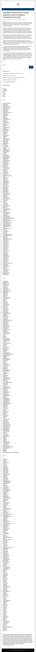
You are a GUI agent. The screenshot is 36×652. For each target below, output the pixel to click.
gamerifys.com (5, 460)
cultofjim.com (5, 300)
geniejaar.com (5, 133)
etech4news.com (5, 381)
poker (3, 95)
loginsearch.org (5, 602)
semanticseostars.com (6, 156)
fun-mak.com (5, 229)
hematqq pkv (25, 641)
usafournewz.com (5, 286)
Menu (32, 9)
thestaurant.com (5, 237)
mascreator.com (5, 405)
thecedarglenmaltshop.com (7, 103)
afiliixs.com (4, 362)
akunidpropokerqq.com (6, 338)
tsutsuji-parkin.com (6, 350)
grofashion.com (5, 261)
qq (27, 641)
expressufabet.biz (5, 471)
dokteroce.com (5, 562)
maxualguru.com (5, 142)
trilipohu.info (4, 629)
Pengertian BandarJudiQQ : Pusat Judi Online (10, 79)
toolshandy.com (5, 549)
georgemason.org (5, 104)
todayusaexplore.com (6, 284)
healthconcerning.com (6, 151)
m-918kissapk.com (6, 622)
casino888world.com (6, 230)
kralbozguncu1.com (6, 401)
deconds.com (5, 451)
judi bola (19, 635)
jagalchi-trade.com (5, 309)
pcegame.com (5, 413)
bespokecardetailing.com (6, 339)
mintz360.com (5, 136)
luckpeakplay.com (5, 259)
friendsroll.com (5, 330)
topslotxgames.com (6, 491)
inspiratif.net (4, 461)
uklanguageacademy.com (7, 106)
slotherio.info (5, 599)
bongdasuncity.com (6, 143)
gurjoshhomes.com (6, 321)
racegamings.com (5, 265)
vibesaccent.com (5, 290)
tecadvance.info (5, 579)
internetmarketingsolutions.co (7, 175)
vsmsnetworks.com (6, 462)
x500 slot (12, 636)
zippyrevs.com (5, 486)
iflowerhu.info (5, 625)
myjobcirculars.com (6, 488)
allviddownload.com (6, 478)
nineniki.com (5, 501)
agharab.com (5, 351)
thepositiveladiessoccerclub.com (8, 353)
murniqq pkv (20, 641)
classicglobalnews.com (6, 447)
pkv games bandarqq (12, 634)
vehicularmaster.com (6, 289)
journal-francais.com (6, 563)
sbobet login (30, 640)
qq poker (8, 642)
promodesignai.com (6, 435)
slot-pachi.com (5, 144)
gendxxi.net (4, 202)
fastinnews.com (5, 251)
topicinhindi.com (5, 105)
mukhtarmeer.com (5, 407)
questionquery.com (6, 557)
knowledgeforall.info (6, 525)
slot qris (23, 643)
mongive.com (5, 507)
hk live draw (4, 90)
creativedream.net (5, 530)
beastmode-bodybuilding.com (7, 112)
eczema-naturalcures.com (7, 343)
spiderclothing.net (5, 331)
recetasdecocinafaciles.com (7, 354)
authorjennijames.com (6, 347)
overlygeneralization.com (6, 160)
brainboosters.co (5, 292)
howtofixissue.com (5, 475)
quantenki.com (5, 207)
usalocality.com (5, 285)
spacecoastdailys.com (6, 428)
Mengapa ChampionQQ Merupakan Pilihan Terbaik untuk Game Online (13, 77)
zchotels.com (5, 416)
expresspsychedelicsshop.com (7, 382)
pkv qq (9, 637)
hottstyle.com (5, 397)
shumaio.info (5, 598)
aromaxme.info (5, 585)
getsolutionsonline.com (6, 509)
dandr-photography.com (6, 561)
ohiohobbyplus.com (6, 315)
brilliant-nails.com (5, 560)
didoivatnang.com (5, 375)
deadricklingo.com (5, 195)
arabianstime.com (5, 367)
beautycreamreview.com (6, 370)
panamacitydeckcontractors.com (8, 547)
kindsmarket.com (5, 541)
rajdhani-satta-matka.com (7, 521)
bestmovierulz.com (6, 308)
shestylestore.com (5, 273)
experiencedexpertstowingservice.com (9, 218)
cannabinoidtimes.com (6, 149)
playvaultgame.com (6, 268)
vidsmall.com (5, 211)
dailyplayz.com (5, 249)
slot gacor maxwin (18, 643)
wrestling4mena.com (6, 524)
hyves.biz (4, 610)
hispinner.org (5, 510)
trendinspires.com (5, 552)
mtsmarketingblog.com (6, 568)
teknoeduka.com (5, 420)
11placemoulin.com (6, 135)
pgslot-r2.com (5, 414)
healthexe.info (5, 577)
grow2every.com (5, 390)
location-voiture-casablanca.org (7, 220)
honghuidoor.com (5, 499)
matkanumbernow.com (6, 487)
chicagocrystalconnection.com (7, 626)
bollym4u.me (5, 615)
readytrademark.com (6, 429)
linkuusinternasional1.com (7, 329)
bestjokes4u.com (5, 130)
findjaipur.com (5, 299)
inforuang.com (5, 540)
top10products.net (5, 110)
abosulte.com (5, 438)
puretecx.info (5, 578)
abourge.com (5, 361)
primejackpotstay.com (6, 266)
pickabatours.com (5, 111)
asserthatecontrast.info (6, 586)
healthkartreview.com (6, 392)
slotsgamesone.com (6, 494)
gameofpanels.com (6, 515)
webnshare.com (5, 159)
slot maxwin (8, 636)
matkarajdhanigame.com (6, 119)
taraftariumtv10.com (6, 556)
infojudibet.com (5, 115)
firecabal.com (5, 385)
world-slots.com (5, 121)
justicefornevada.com (6, 164)
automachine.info (5, 190)
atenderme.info (5, 587)
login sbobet (21, 640)
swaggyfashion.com (6, 555)
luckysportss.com (5, 258)
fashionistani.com (5, 383)
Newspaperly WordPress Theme (19, 650)
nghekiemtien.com (5, 569)
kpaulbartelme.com (6, 221)
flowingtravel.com (5, 500)
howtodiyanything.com (6, 398)
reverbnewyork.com (6, 305)
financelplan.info (5, 113)
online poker (16, 637)
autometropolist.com (6, 369)
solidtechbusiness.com (6, 215)
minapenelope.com (6, 312)
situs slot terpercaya (28, 636)
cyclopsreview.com (6, 373)
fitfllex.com (4, 538)
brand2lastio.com (5, 526)
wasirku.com (5, 570)
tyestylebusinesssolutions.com (7, 235)
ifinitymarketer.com (6, 253)
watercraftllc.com (5, 360)
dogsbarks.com (5, 376)
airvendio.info (5, 576)
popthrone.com (5, 120)
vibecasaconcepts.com (6, 205)
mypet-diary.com (5, 545)
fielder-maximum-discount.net (7, 537)
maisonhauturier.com (6, 404)
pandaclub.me (5, 617)
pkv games (4, 88)
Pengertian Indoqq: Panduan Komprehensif (9, 75)
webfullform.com (5, 477)
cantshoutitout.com (6, 470)
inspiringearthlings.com (6, 399)
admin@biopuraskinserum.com (20, 19)
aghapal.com (5, 345)
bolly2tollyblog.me (5, 616)
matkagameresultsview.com (7, 508)
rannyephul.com (5, 553)
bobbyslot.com (5, 134)
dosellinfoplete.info (5, 593)
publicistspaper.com (6, 436)
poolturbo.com (5, 572)
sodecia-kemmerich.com (6, 228)
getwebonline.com (5, 532)
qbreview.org (5, 484)
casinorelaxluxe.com (6, 245)
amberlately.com (5, 293)
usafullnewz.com (5, 281)
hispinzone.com (5, 495)
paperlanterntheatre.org (6, 358)
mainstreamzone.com (6, 157)
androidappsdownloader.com (7, 516)
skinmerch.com (5, 306)
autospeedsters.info (6, 191)
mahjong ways (5, 637)
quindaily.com (5, 437)
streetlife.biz (4, 609)
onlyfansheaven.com (6, 533)
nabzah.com (5, 506)
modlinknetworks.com (6, 256)
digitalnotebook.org (5, 141)
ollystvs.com (5, 176)
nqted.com (4, 409)
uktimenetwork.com (6, 282)
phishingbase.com (5, 264)
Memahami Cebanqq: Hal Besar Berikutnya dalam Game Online (12, 73)
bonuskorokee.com (6, 243)
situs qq (4, 96)
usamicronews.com (6, 260)
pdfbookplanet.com (6, 180)
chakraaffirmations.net (6, 129)
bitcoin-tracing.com (6, 444)
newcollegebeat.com (6, 304)
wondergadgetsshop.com (6, 332)
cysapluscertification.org (6, 600)
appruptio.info (5, 630)
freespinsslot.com (5, 145)
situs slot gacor (5, 89)
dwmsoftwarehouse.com (6, 377)
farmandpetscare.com (6, 167)
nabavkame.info (5, 623)
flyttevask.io (4, 618)
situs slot (16, 635)
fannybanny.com (5, 252)
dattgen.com (5, 374)
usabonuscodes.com (6, 423)
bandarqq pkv (31, 641)
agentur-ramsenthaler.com (7, 198)
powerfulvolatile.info (6, 595)
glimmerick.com (5, 301)
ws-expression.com (6, 415)
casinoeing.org (5, 607)
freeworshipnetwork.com (6, 359)
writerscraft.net (5, 522)
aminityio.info (5, 580)
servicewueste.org (5, 485)
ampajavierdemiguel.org (6, 291)
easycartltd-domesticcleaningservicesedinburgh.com (11, 452)
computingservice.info (6, 168)
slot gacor (12, 635)
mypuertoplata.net (5, 472)
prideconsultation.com (6, 127)
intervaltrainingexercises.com (7, 234)
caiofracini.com (5, 169)
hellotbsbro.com (5, 166)
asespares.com (5, 366)
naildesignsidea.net (6, 355)
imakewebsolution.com (6, 122)
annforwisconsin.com (6, 298)
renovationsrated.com (6, 430)
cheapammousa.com (6, 352)
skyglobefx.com (5, 196)
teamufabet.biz (5, 476)
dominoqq (4, 93)
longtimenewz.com (6, 257)
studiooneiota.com (5, 187)
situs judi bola (5, 641)
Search (4, 64)
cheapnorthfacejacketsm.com (7, 320)
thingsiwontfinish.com (6, 274)
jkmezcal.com (5, 233)
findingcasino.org (5, 188)
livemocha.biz (5, 608)
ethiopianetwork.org (6, 161)
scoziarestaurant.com (6, 431)
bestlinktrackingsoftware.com (7, 238)
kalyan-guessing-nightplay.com (7, 514)
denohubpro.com (5, 183)
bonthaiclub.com (5, 323)
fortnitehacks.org (5, 601)
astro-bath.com (5, 344)
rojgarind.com (5, 152)
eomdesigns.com (5, 199)
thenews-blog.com (5, 421)
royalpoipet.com (5, 236)
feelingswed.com (5, 384)
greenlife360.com (5, 469)
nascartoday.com (5, 408)
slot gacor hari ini (27, 635)
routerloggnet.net (5, 492)
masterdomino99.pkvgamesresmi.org (8, 644)
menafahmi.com (5, 406)
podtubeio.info (5, 594)
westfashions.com (5, 548)
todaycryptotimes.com (6, 422)
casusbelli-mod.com (6, 324)
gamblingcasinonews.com (7, 480)
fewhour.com (5, 153)
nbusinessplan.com (6, 468)
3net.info (4, 335)
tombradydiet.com (5, 322)
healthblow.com (5, 518)
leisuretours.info (5, 165)
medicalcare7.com (5, 503)
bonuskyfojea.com (5, 242)
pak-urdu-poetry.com (6, 173)
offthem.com (5, 463)
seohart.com (5, 432)
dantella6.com (5, 493)
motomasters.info (5, 203)
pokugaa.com (5, 267)
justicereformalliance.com (7, 313)
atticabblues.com (5, 368)
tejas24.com (5, 571)
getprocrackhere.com (6, 250)
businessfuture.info (6, 114)
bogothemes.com (5, 316)
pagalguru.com (5, 412)
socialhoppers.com (6, 529)
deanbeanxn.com (5, 118)
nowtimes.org (5, 606)
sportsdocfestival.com (6, 272)
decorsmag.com (5, 479)
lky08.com (4, 534)
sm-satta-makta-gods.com (7, 424)
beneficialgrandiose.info (6, 591)
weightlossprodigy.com (6, 138)
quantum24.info (5, 206)
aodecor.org (4, 603)
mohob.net (4, 137)
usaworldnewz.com (6, 283)
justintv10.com (5, 564)
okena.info (4, 337)
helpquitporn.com (5, 393)
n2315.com (4, 531)
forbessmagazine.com (6, 386)
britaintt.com (5, 450)
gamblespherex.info (6, 197)
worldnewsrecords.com (6, 213)
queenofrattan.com (5, 181)
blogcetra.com (5, 174)
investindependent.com (6, 400)
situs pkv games (25, 634)
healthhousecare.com (6, 391)
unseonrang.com (5, 172)
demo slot (15, 636)
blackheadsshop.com (6, 219)
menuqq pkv (16, 641)
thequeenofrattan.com (6, 182)
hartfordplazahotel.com (6, 621)
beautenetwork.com (6, 443)
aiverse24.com (5, 439)
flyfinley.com (5, 126)
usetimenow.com (5, 517)
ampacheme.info (5, 583)
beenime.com (5, 227)
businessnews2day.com (6, 212)
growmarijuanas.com (6, 158)
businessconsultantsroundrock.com (8, 446)
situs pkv (4, 94)
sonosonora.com (5, 328)
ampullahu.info (5, 584)
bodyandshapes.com (6, 445)
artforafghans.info (5, 575)
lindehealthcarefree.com (6, 107)
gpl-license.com (5, 389)
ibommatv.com (5, 464)
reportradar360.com (6, 554)
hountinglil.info (5, 128)
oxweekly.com (5, 546)
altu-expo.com (5, 346)
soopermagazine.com (6, 427)
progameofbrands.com (6, 483)
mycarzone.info (5, 204)
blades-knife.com (5, 184)
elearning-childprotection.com (7, 523)
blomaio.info (4, 592)
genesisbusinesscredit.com (7, 539)
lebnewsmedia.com (6, 327)
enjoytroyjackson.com (6, 378)
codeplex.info (5, 336)
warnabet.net (5, 614)
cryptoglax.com (5, 314)
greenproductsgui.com (6, 150)
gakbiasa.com (5, 624)
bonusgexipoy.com (6, 244)
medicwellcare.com (6, 210)
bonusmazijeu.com (6, 241)
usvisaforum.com (5, 307)
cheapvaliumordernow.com (7, 226)
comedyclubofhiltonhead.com (7, 222)
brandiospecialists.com (6, 502)
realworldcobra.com (6, 189)
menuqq (4, 634)
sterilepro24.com (5, 214)
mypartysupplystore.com (6, 297)
